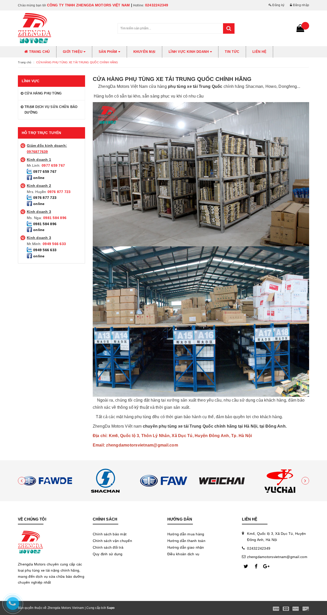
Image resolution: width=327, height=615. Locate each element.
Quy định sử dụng (108, 554)
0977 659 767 (53, 165)
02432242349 (156, 5)
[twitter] (246, 566)
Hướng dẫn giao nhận (185, 547)
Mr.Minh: (34, 244)
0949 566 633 (54, 244)
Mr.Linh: (33, 165)
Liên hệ (259, 52)
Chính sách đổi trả (108, 547)
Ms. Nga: (34, 218)
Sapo (110, 608)
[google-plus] (266, 566)
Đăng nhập (300, 5)
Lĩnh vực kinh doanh (189, 52)
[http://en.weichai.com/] (222, 480)
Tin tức (232, 52)
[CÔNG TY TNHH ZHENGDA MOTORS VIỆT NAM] (47, 480)
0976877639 (37, 152)
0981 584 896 (54, 218)
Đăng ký (278, 5)
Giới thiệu (73, 52)
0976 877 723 (59, 192)
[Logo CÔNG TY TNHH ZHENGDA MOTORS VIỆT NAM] (64, 28)
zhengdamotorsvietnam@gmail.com (277, 557)
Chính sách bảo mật (110, 534)
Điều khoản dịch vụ (183, 554)
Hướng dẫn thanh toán (186, 541)
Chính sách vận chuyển (112, 541)
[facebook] (256, 566)
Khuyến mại (144, 52)
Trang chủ (39, 52)
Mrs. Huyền (36, 192)
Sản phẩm (109, 52)
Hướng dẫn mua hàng (185, 534)
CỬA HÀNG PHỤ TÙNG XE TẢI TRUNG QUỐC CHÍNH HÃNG (172, 79)
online (39, 178)
